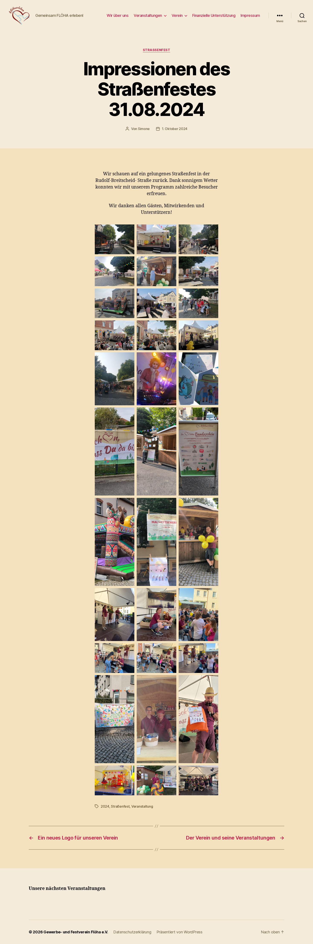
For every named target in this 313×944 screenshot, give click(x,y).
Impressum (250, 15)
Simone (144, 129)
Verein (177, 15)
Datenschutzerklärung (132, 932)
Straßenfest (156, 50)
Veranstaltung (142, 806)
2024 (105, 806)
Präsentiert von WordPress (179, 932)
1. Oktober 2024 (174, 129)
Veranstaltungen (148, 15)
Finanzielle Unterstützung (213, 15)
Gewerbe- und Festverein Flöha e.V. (75, 932)
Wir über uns (117, 15)
